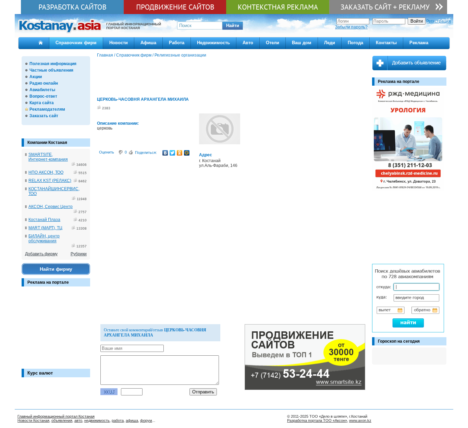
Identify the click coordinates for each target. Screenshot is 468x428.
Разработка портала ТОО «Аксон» (317, 420)
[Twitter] (172, 152)
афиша (132, 420)
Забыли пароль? (351, 27)
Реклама (418, 42)
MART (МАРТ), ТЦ (45, 227)
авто (78, 420)
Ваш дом (301, 42)
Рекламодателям (47, 109)
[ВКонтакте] (165, 152)
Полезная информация (52, 63)
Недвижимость (213, 42)
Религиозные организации (180, 55)
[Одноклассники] (179, 152)
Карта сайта (41, 102)
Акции (35, 76)
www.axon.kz (360, 420)
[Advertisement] (56, 331)
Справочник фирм (76, 42)
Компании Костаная (47, 142)
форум (146, 420)
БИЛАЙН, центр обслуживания (44, 238)
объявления (61, 420)
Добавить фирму (41, 254)
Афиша (148, 42)
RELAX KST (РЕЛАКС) (49, 180)
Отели (272, 42)
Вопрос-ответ (43, 96)
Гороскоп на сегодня (399, 341)
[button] (232, 26)
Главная (105, 55)
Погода (355, 42)
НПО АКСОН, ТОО (45, 172)
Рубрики (79, 254)
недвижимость (97, 420)
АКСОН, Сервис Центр (50, 206)
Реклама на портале (48, 282)
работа (118, 420)
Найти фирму (56, 269)
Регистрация (438, 21)
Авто (248, 42)
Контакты (386, 42)
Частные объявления (51, 70)
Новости (118, 42)
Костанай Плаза (44, 219)
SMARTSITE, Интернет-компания (48, 157)
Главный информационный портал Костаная (56, 416)
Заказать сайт (43, 115)
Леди (329, 42)
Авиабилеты (42, 89)
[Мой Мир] (186, 152)
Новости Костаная (33, 420)
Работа (176, 42)
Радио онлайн (43, 83)
